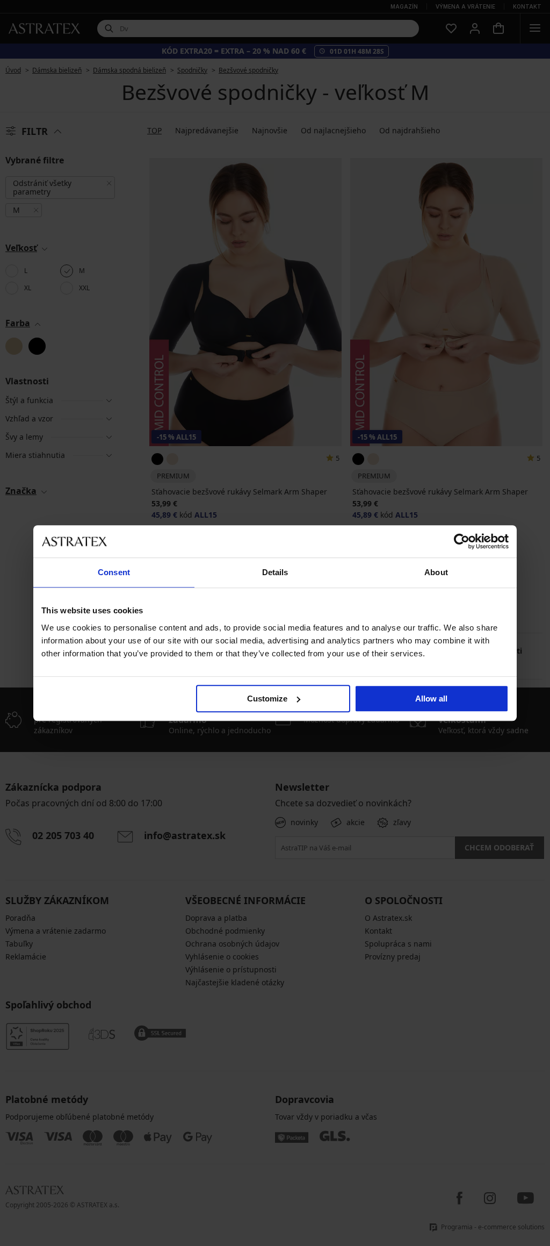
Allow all (431, 698)
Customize (267, 698)
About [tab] (436, 572)
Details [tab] (275, 572)
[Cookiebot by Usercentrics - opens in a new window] (462, 541)
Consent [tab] (114, 572)
